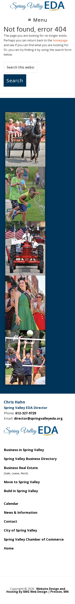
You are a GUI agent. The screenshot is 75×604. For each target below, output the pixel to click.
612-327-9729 (25, 413)
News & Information (20, 512)
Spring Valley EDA (37, 6)
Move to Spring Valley (22, 482)
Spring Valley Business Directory (30, 458)
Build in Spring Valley (21, 491)
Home (9, 548)
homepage (60, 40)
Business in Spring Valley (24, 450)
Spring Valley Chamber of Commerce (34, 539)
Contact (10, 521)
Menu (40, 20)
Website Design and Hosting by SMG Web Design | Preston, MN (37, 590)
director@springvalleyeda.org (38, 418)
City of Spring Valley (20, 530)
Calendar (11, 503)
